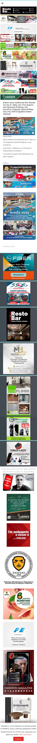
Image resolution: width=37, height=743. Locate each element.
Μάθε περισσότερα (25, 734)
